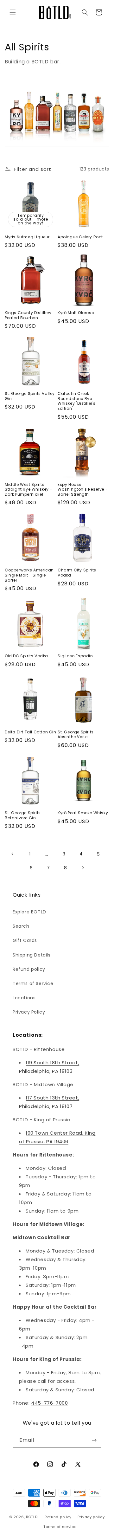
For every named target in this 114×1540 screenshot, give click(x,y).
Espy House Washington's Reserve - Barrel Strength (83, 489)
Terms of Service (33, 983)
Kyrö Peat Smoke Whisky (83, 812)
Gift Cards (25, 940)
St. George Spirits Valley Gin (30, 396)
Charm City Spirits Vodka (77, 572)
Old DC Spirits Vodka (26, 656)
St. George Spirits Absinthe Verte (76, 734)
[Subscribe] (94, 1440)
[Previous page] (13, 854)
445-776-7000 (49, 1403)
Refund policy (29, 969)
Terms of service (59, 1526)
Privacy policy (91, 1516)
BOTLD (32, 1516)
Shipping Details (32, 955)
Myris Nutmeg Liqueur (27, 237)
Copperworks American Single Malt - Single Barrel (29, 575)
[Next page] (83, 868)
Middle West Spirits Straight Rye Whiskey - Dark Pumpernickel (28, 489)
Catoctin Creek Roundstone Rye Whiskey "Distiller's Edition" (77, 401)
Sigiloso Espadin (75, 656)
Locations (24, 998)
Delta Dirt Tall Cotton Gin (30, 732)
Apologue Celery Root (80, 237)
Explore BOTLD (29, 912)
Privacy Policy (29, 1012)
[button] (13, 12)
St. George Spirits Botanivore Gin (23, 815)
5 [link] (98, 854)
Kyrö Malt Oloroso (76, 312)
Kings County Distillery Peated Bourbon (28, 315)
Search (21, 926)
